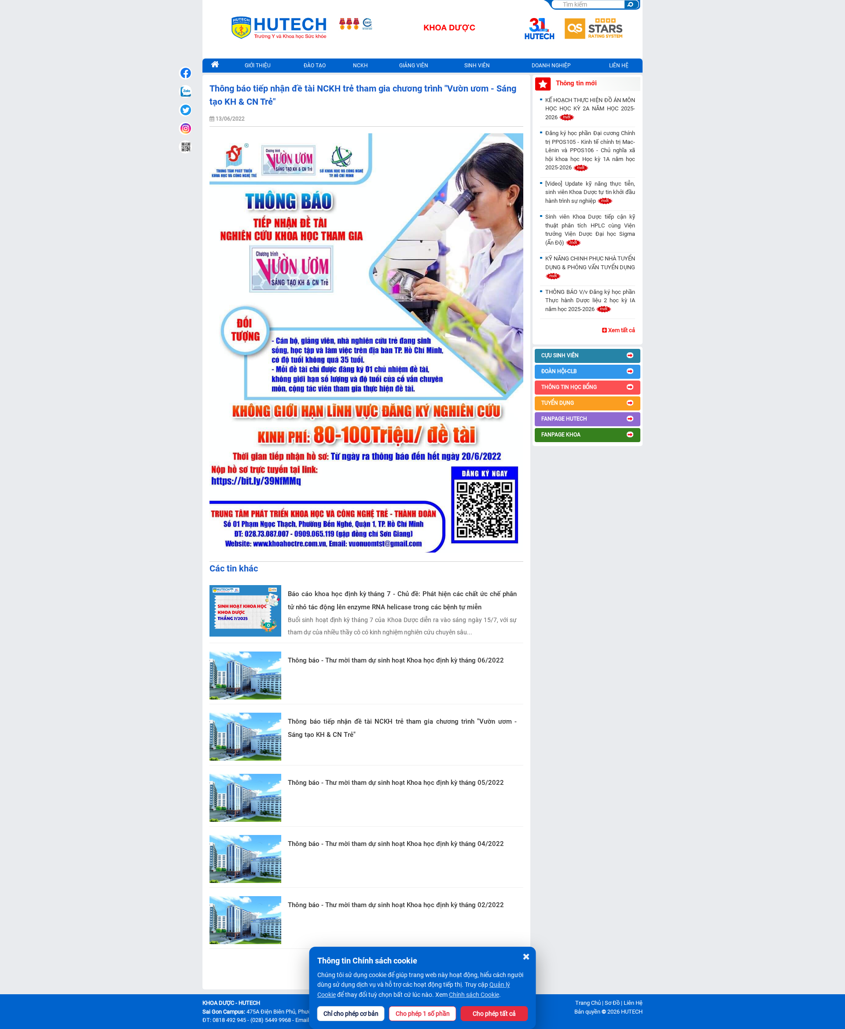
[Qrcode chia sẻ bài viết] (185, 147)
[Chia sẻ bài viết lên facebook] (185, 73)
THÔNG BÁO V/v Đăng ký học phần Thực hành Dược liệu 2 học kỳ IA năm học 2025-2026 (590, 300)
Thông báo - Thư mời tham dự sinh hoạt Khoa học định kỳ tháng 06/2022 (396, 660)
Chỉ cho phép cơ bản (350, 1013)
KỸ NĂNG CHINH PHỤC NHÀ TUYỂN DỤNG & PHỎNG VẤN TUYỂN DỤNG (590, 263)
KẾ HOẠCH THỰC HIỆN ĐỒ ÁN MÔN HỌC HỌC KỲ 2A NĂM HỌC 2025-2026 (590, 109)
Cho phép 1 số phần (423, 1013)
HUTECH (632, 1011)
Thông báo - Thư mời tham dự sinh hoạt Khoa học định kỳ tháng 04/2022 (396, 844)
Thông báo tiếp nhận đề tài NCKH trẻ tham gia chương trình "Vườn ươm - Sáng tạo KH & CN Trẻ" (402, 728)
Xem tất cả (621, 330)
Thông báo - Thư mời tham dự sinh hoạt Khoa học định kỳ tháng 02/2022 (396, 905)
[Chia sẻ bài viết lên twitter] (185, 110)
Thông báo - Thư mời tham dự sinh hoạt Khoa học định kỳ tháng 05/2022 (396, 783)
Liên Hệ (633, 1003)
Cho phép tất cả (494, 1013)
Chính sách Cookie (474, 994)
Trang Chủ (588, 1003)
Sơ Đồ (612, 1003)
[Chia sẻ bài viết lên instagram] (185, 128)
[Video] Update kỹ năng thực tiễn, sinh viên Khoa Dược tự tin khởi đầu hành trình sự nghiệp (590, 192)
